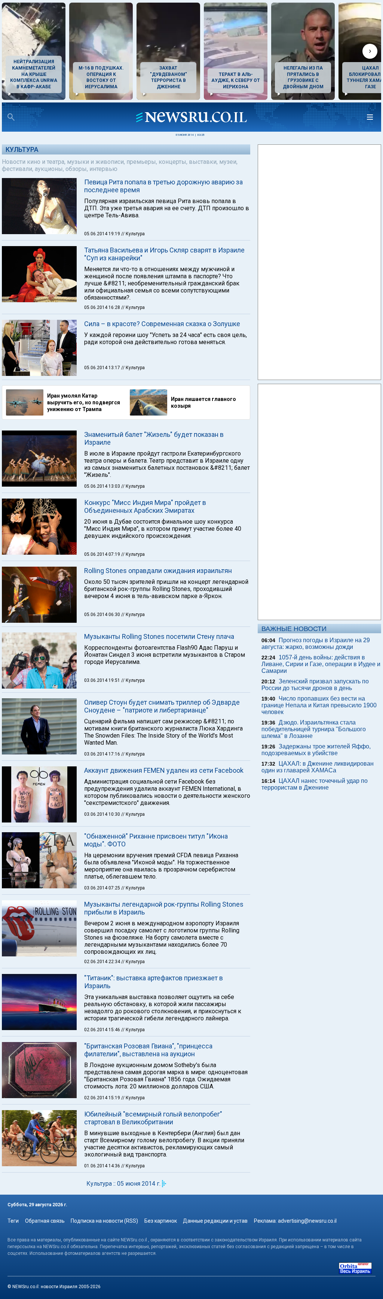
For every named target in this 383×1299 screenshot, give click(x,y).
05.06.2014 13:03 (102, 486)
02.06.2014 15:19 (102, 1097)
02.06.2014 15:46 (102, 1029)
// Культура (133, 233)
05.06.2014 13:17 (102, 367)
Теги (13, 1221)
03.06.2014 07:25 (102, 888)
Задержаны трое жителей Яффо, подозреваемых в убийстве (316, 749)
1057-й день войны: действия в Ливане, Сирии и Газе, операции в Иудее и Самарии (320, 664)
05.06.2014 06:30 (102, 614)
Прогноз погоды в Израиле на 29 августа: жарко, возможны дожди (315, 643)
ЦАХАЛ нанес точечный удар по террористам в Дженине (314, 784)
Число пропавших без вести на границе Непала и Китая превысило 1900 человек (319, 705)
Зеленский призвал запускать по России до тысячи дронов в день (315, 684)
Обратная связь (45, 1221)
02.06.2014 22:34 (102, 961)
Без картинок (160, 1221)
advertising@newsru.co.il (307, 1221)
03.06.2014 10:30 (102, 814)
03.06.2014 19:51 (102, 680)
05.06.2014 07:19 (102, 554)
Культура (22, 149)
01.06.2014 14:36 (102, 1165)
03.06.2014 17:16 (102, 754)
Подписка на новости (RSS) (104, 1221)
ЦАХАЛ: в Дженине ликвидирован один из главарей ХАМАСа (317, 766)
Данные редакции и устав (215, 1221)
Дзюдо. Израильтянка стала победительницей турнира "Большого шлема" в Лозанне (313, 729)
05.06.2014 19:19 (102, 233)
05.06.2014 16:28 (102, 307)
